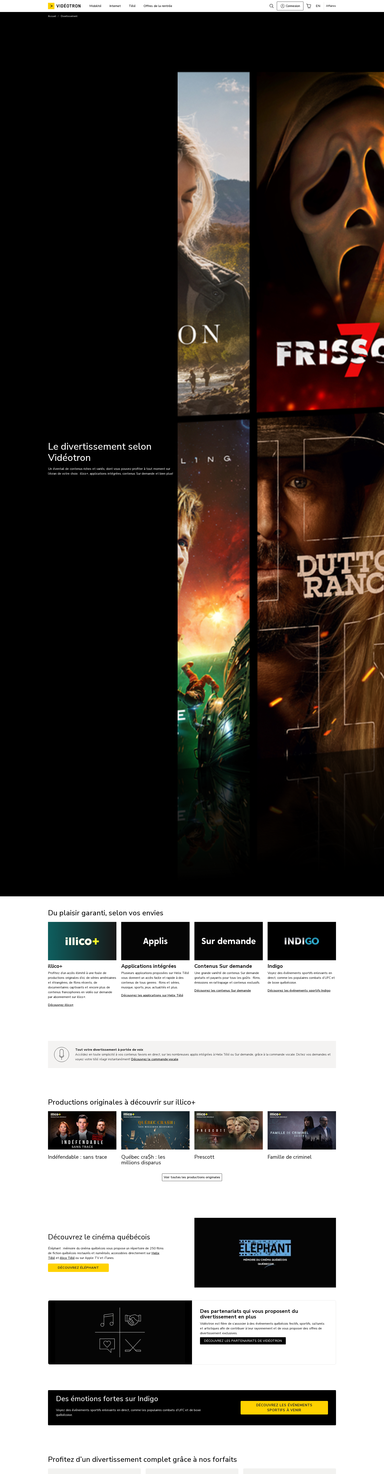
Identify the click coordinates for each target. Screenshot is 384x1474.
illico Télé (67, 1258)
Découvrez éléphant (78, 1268)
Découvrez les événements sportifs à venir (284, 1408)
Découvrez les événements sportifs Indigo (299, 990)
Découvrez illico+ (61, 1005)
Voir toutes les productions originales (192, 1177)
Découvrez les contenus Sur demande (222, 990)
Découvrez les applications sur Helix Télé (152, 995)
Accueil (52, 16)
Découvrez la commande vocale (154, 1059)
